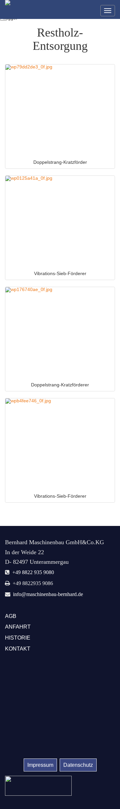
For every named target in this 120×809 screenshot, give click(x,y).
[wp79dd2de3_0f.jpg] (60, 110)
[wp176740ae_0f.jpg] (60, 332)
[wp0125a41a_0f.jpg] (60, 221)
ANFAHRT (18, 627)
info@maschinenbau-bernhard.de (48, 594)
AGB (10, 616)
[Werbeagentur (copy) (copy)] (38, 785)
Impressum (40, 765)
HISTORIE (17, 638)
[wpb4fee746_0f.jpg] (60, 444)
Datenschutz (78, 765)
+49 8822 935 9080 (33, 572)
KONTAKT (17, 649)
